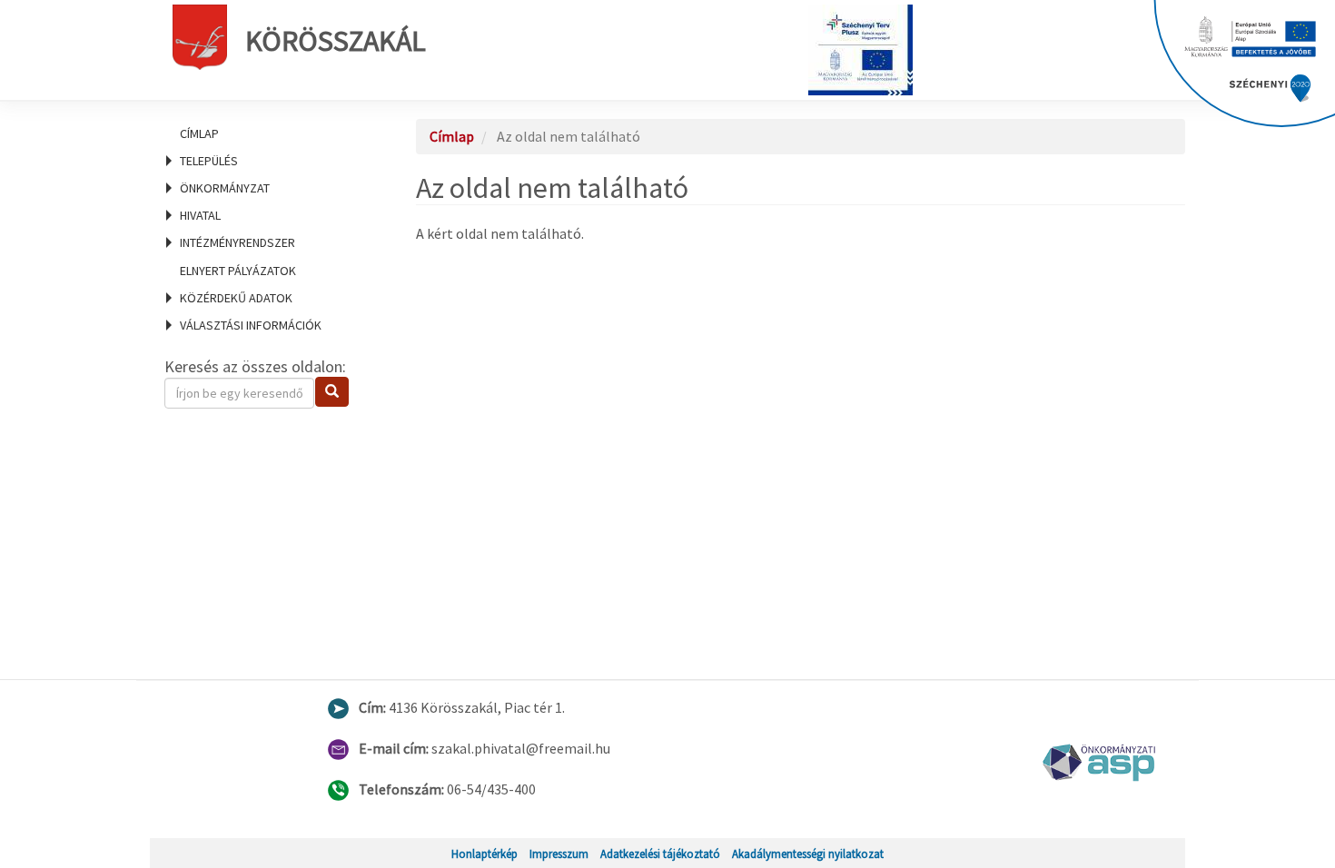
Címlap (199, 133)
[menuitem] (268, 133)
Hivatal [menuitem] (200, 215)
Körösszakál (335, 41)
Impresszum (558, 853)
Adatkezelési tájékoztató (660, 853)
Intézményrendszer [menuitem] (237, 242)
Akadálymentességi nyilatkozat (808, 853)
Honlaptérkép (484, 853)
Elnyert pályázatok (238, 270)
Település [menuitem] (209, 161)
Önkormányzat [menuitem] (225, 188)
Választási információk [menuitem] (250, 325)
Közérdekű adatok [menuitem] (236, 298)
